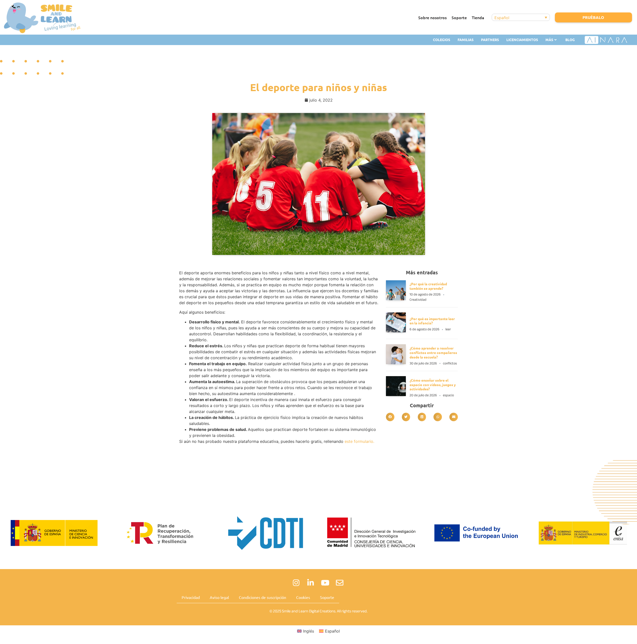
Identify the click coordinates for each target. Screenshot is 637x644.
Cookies (303, 597)
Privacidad (191, 597)
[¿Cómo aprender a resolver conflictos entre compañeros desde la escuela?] (396, 362)
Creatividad (418, 299)
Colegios (441, 39)
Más (549, 39)
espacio (448, 395)
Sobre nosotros (432, 17)
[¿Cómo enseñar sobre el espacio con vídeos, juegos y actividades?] (396, 394)
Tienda (478, 17)
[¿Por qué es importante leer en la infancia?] (396, 330)
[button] (390, 417)
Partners (490, 39)
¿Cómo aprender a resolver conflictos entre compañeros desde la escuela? (433, 352)
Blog (570, 39)
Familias (466, 39)
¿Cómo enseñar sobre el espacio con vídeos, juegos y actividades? (433, 384)
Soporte (459, 17)
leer (448, 329)
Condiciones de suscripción (262, 597)
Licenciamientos (522, 39)
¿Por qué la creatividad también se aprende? (428, 286)
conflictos (450, 363)
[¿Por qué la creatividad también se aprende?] (396, 298)
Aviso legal (219, 597)
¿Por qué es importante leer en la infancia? (432, 320)
